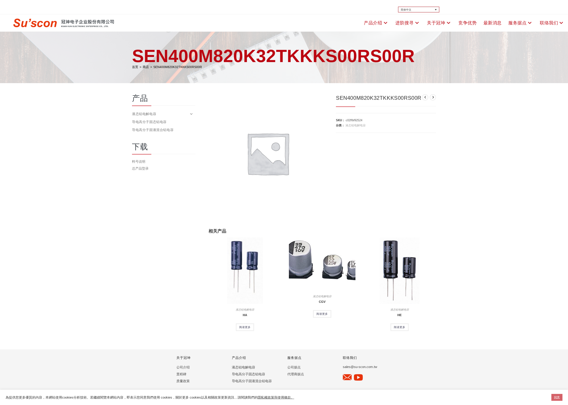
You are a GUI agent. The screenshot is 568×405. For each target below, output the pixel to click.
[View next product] (433, 97)
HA (245, 315)
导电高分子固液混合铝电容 (153, 130)
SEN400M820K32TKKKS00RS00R (177, 67)
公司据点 (294, 367)
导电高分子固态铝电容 (149, 122)
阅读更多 (245, 327)
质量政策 (183, 381)
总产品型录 (140, 168)
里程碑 (181, 374)
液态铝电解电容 (355, 125)
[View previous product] (425, 97)
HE (399, 315)
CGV (322, 301)
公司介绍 (183, 367)
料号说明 (138, 161)
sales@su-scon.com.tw (360, 367)
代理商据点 (295, 374)
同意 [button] (557, 397)
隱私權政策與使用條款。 (276, 397)
